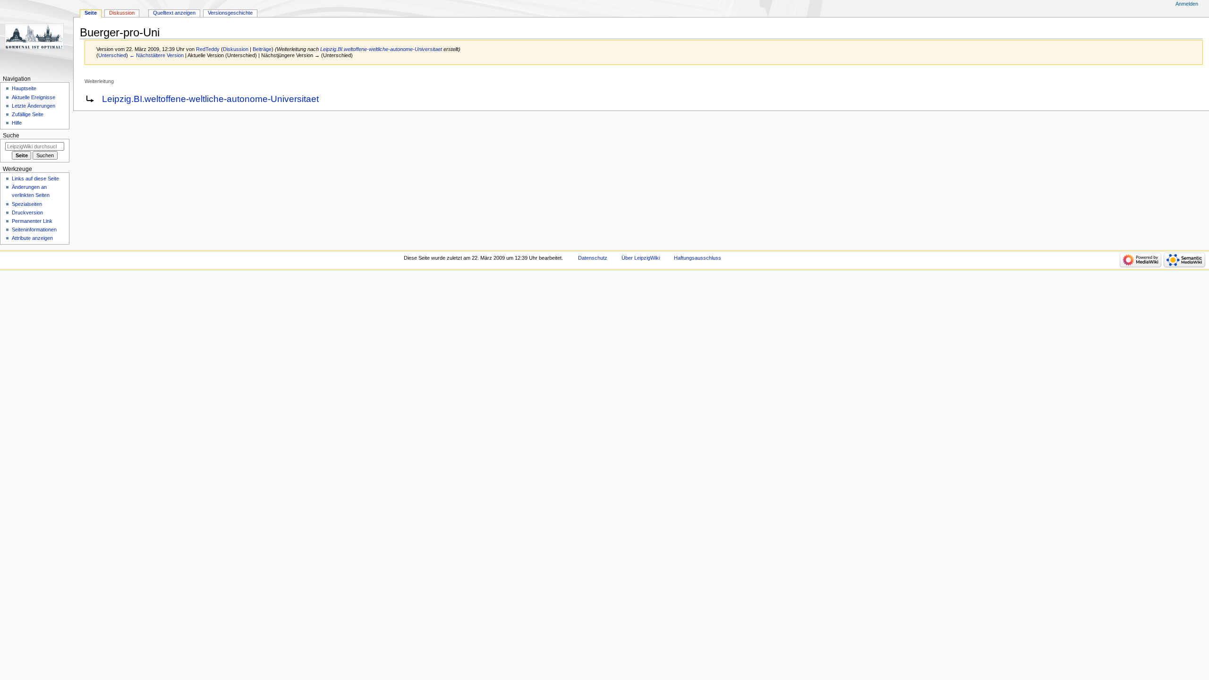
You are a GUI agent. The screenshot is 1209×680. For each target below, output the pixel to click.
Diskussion (235, 49)
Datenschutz (592, 258)
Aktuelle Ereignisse (33, 97)
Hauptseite (24, 88)
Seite (91, 13)
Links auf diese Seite (35, 178)
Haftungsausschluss (697, 258)
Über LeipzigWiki (641, 258)
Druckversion (27, 212)
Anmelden (1186, 4)
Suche (11, 135)
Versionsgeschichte (230, 13)
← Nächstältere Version (156, 55)
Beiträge (262, 49)
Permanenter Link (32, 221)
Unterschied (112, 55)
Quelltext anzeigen (174, 13)
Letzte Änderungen (33, 106)
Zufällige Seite (27, 114)
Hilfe (17, 123)
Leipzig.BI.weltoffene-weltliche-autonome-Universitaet (381, 49)
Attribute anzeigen (32, 238)
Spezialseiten (27, 204)
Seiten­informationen (34, 229)
